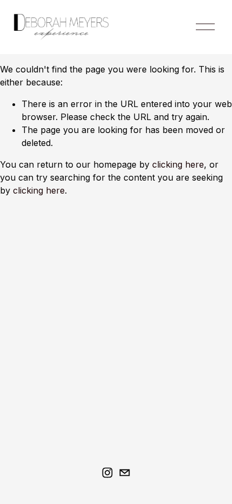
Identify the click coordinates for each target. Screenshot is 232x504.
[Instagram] (107, 472)
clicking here (178, 164)
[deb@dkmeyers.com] (124, 472)
